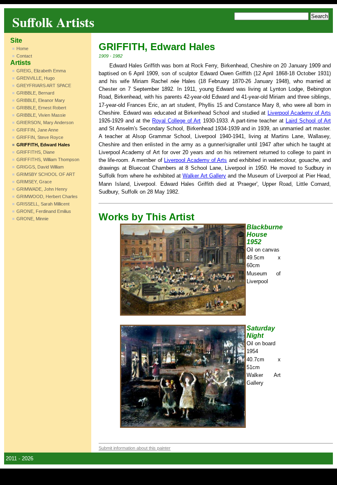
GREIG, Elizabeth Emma (41, 70)
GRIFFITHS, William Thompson (47, 159)
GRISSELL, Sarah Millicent (42, 203)
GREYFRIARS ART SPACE (43, 85)
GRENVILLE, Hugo (35, 78)
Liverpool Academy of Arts (299, 113)
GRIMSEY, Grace (34, 181)
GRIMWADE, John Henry (41, 189)
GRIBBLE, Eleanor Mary (40, 100)
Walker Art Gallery (204, 176)
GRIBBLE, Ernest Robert (41, 107)
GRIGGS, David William (40, 166)
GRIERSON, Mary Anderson (45, 122)
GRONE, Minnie (32, 218)
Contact (24, 55)
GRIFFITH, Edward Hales (43, 144)
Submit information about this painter (135, 448)
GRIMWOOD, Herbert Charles (47, 196)
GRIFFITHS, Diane (35, 152)
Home (22, 48)
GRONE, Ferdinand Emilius (43, 211)
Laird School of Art (308, 121)
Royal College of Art (176, 121)
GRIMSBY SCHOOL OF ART (45, 174)
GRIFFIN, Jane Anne (37, 129)
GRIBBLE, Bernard (35, 92)
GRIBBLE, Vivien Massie (41, 115)
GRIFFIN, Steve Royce (39, 137)
